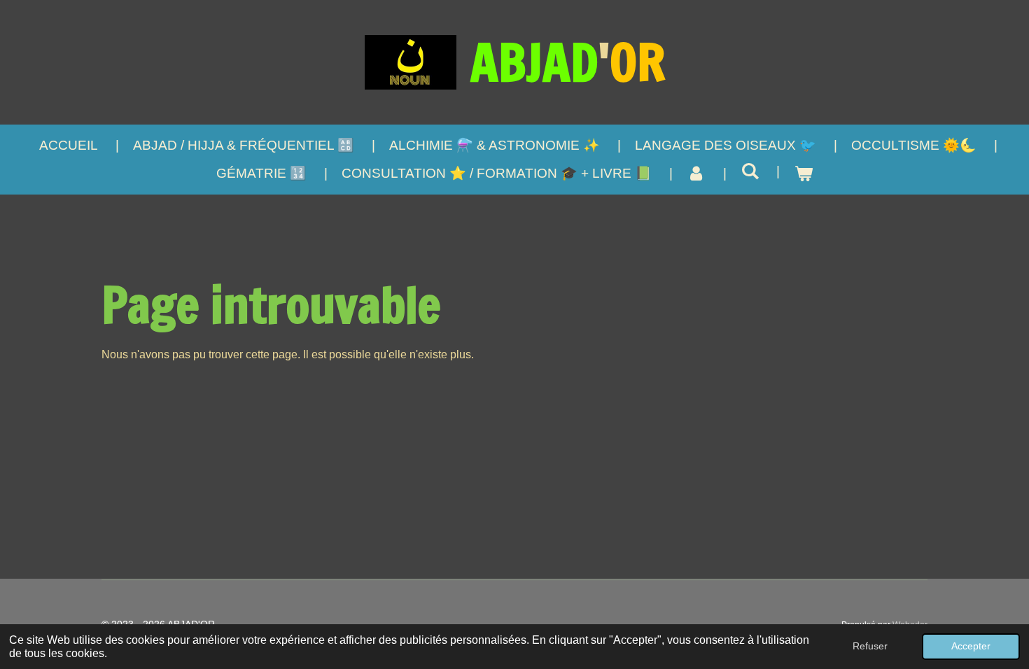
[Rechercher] (750, 171)
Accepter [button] (970, 646)
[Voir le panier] (803, 174)
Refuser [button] (870, 646)
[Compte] (696, 174)
